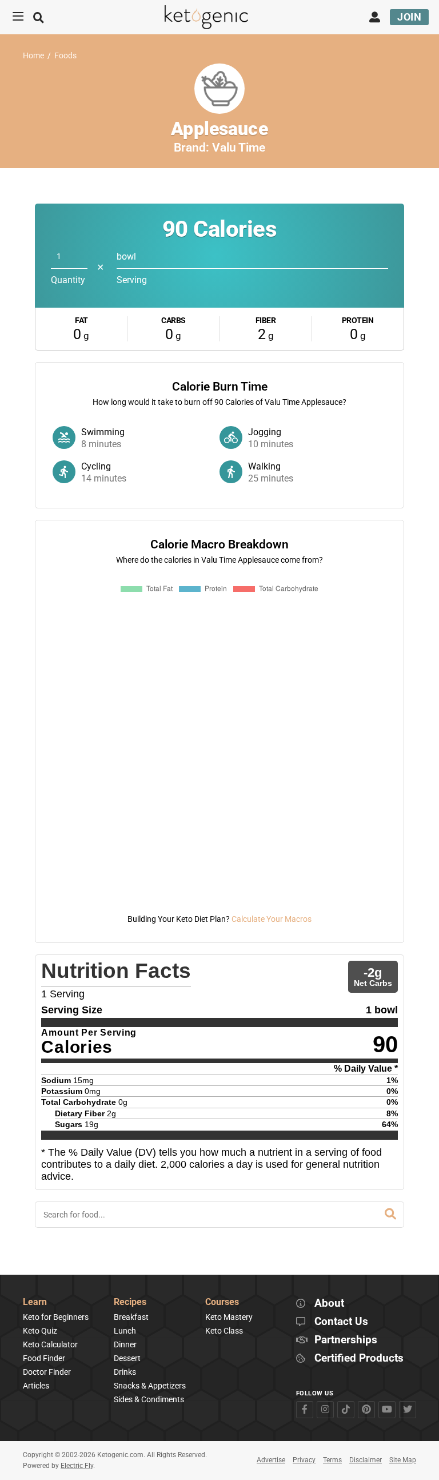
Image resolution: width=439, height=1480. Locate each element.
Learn (35, 1302)
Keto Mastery (229, 1317)
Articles (36, 1385)
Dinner (125, 1344)
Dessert (127, 1358)
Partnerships (345, 1340)
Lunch (125, 1330)
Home (33, 56)
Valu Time (238, 147)
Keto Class (224, 1330)
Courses (222, 1302)
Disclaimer (365, 1460)
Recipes (130, 1302)
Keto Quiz (40, 1330)
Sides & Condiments (149, 1399)
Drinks (125, 1371)
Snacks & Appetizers (150, 1385)
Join (409, 17)
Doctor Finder (47, 1371)
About (329, 1304)
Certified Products (359, 1358)
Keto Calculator (50, 1344)
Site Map (402, 1460)
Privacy (304, 1460)
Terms (332, 1460)
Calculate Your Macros (272, 919)
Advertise (271, 1460)
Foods (65, 56)
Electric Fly (77, 1466)
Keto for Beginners (56, 1317)
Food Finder (44, 1358)
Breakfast (131, 1317)
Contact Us (341, 1322)
